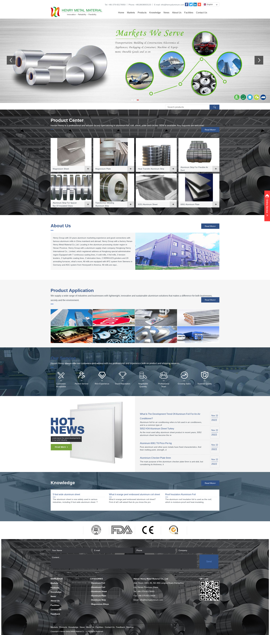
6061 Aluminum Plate (190, 204)
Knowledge (155, 12)
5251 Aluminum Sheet (148, 204)
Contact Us (201, 12)
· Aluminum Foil (97, 583)
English (210, 4)
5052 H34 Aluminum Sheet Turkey (157, 428)
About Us (176, 12)
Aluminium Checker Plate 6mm (155, 458)
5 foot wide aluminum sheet (66, 494)
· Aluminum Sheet (98, 591)
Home (121, 12)
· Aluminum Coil (97, 587)
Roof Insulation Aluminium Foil (180, 494)
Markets (131, 12)
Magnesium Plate (103, 169)
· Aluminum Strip (98, 600)
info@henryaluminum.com (172, 5)
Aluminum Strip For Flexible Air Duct (194, 168)
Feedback (55, 614)
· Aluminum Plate (98, 595)
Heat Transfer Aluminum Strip (151, 169)
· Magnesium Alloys (99, 604)
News (166, 12)
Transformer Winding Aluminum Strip (104, 204)
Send (209, 561)
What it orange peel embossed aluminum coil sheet (134, 494)
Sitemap (130, 627)
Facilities (188, 12)
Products (142, 12)
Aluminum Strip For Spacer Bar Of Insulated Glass (65, 204)
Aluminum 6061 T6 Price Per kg (156, 443)
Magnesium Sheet (61, 169)
